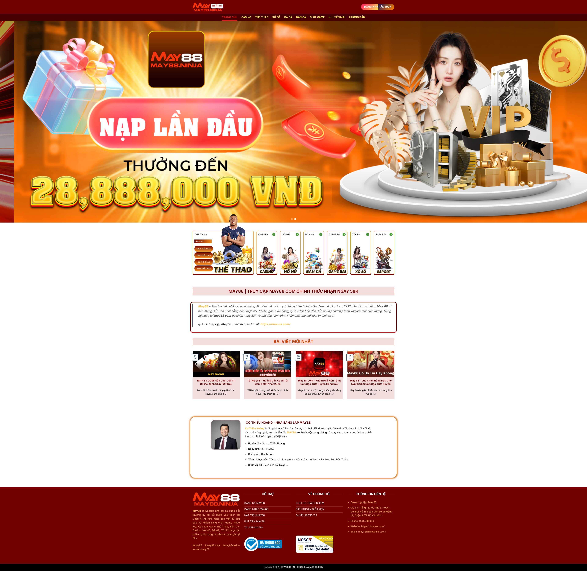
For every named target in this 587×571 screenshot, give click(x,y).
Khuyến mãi (337, 17)
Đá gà (288, 17)
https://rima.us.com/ (275, 324)
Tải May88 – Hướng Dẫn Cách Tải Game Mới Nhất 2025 (267, 382)
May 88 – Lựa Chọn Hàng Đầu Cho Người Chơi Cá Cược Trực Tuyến (371, 382)
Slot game (317, 17)
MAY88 (291, 432)
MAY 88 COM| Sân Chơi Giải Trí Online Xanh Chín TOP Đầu (216, 382)
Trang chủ (229, 17)
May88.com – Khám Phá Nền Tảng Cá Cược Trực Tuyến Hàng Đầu (319, 382)
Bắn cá (301, 17)
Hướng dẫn (357, 17)
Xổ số (276, 17)
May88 (197, 510)
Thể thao (261, 17)
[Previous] (15, 121)
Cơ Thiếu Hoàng (254, 428)
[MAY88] (208, 7)
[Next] (571, 121)
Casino (246, 17)
